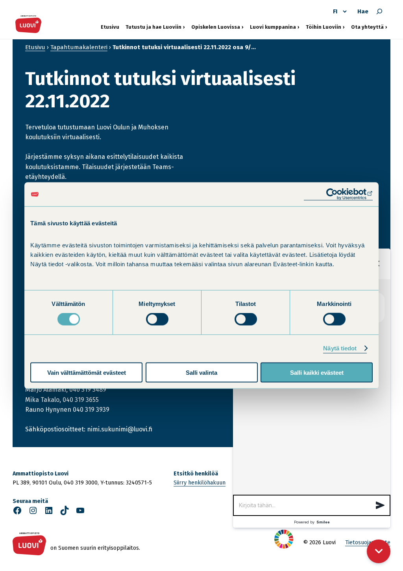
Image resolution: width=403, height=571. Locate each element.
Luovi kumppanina (273, 27)
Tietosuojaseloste (367, 542)
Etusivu (110, 27)
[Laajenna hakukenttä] (379, 11)
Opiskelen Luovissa (215, 27)
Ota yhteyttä (369, 27)
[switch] (157, 319)
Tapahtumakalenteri (78, 47)
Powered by (312, 522)
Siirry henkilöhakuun (200, 482)
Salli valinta (201, 372)
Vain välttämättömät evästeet (86, 372)
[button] (380, 505)
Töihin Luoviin (325, 27)
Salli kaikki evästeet (317, 372)
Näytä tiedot (340, 348)
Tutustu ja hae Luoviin (153, 27)
